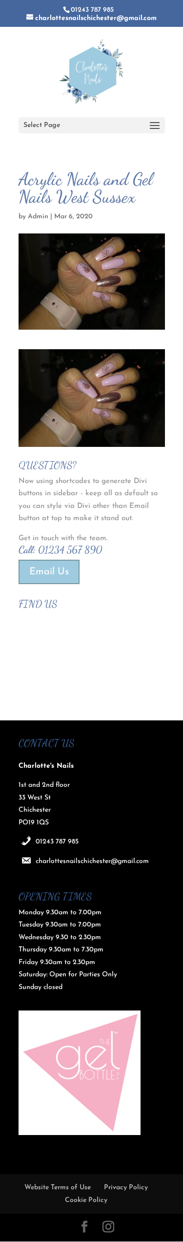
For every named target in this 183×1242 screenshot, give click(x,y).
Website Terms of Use (57, 1187)
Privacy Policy (126, 1187)
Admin (38, 216)
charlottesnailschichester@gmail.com (92, 861)
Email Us (49, 572)
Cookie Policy (86, 1200)
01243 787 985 (57, 841)
